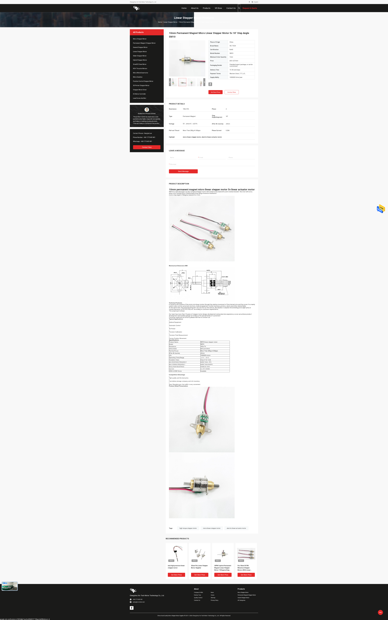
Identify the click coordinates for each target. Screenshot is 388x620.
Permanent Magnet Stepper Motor (144, 43)
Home (160, 22)
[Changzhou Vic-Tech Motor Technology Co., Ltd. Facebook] (249, 2)
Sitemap (213, 597)
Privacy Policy (214, 600)
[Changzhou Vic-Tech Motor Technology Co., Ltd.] (136, 8)
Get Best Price (215, 92)
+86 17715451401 (149, 137)
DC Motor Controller (139, 94)
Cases (212, 595)
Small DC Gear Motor (139, 64)
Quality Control (198, 597)
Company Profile (198, 592)
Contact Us (197, 600)
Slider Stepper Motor (140, 56)
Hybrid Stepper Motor (140, 60)
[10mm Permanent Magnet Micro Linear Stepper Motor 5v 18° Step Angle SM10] (187, 58)
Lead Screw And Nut (139, 98)
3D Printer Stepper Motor (141, 85)
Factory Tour (197, 595)
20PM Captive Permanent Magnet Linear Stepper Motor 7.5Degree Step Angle (222, 568)
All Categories (241, 600)
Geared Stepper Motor (140, 47)
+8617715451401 (146, 141)
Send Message (183, 171)
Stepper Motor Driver (140, 90)
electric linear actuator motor (236, 528)
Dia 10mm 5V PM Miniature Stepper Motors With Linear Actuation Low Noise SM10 (244, 568)
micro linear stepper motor (211, 528)
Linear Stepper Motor (170, 22)
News (212, 592)
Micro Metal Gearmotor (140, 73)
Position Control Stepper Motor (143, 81)
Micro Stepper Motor (140, 39)
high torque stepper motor (188, 528)
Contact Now (147, 147)
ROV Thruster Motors (140, 68)
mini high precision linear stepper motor (176, 567)
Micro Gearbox (137, 77)
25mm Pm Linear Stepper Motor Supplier (199, 567)
